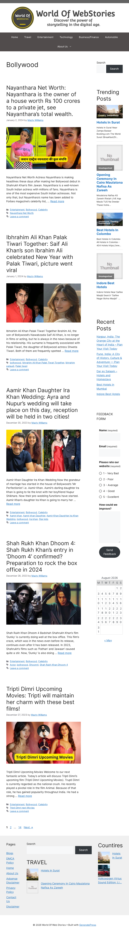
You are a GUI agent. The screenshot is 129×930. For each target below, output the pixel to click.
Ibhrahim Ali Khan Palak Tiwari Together (43, 362)
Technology (66, 37)
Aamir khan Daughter (34, 515)
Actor (13, 664)
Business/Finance (89, 37)
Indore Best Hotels (108, 394)
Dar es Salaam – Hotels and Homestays (107, 375)
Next (28, 827)
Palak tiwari (21, 366)
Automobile (111, 37)
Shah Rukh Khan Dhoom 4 (54, 664)
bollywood (15, 362)
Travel (27, 37)
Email (108, 446)
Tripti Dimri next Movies (22, 807)
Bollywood (31, 209)
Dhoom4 (34, 664)
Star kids (43, 519)
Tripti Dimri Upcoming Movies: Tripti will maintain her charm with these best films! (40, 698)
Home (14, 37)
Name (108, 430)
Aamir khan (16, 515)
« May (108, 640)
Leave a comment (19, 216)
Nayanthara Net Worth (22, 213)
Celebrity (43, 209)
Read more (57, 201)
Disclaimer (12, 906)
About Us (62, 46)
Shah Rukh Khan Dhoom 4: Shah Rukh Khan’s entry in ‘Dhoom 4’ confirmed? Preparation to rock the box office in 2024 (41, 556)
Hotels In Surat (50, 870)
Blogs (9, 853)
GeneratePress (87, 924)
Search (101, 62)
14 (20, 827)
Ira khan (33, 519)
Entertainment (45, 37)
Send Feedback (110, 552)
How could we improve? (108, 506)
